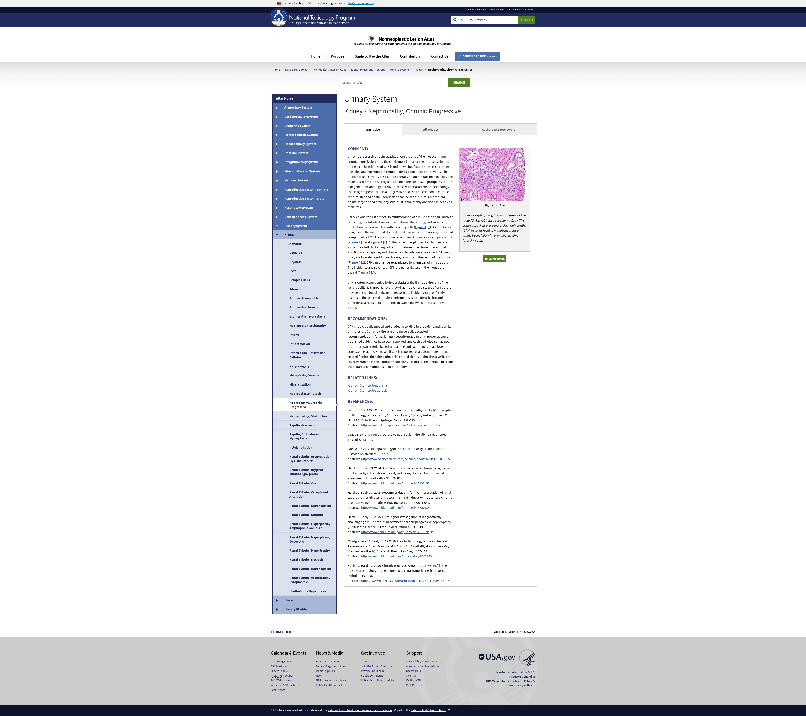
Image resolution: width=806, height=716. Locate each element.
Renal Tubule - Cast (303, 483)
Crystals (295, 262)
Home (315, 56)
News (319, 675)
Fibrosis (295, 289)
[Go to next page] (504, 205)
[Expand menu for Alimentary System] (277, 107)
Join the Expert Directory (376, 666)
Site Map (411, 675)
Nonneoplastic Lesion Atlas (406, 39)
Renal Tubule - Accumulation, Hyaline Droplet (310, 458)
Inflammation (299, 344)
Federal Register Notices (331, 666)
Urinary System (399, 69)
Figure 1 (420, 227)
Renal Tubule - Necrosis (306, 559)
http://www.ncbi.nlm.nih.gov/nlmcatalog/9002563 (396, 556)
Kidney (418, 69)
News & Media (496, 9)
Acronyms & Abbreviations (422, 666)
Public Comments (372, 675)
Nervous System (296, 180)
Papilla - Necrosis (302, 425)
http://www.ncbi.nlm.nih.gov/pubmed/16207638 (395, 507)
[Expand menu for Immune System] (277, 152)
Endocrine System (297, 125)
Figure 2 (354, 242)
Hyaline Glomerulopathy (307, 325)
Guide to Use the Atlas (372, 56)
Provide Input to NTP (374, 671)
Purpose (337, 56)
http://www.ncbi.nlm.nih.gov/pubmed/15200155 (395, 483)
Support (529, 9)
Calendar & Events (476, 9)
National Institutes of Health (428, 710)
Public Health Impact (329, 685)
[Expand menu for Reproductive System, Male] (277, 198)
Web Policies (414, 685)
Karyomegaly (299, 366)
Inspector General (520, 676)
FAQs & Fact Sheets (327, 661)
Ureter (289, 600)
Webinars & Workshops (285, 685)
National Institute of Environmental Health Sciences (360, 710)
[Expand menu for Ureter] (277, 600)
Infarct (294, 335)
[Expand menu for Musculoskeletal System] (277, 171)
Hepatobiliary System (300, 144)
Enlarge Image (495, 258)
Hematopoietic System (301, 134)
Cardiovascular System (301, 116)
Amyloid (295, 243)
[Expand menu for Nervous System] (277, 180)
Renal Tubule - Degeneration (310, 506)
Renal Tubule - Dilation (306, 515)
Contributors (410, 56)
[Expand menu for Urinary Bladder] (277, 609)
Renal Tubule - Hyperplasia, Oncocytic (309, 539)
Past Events (278, 690)
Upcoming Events (282, 661)
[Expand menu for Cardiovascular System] (277, 116)
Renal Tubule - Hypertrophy (309, 550)
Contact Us (440, 56)
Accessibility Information (421, 661)
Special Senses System (300, 217)
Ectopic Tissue (299, 280)
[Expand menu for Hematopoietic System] (277, 134)
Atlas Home (284, 98)
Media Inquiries (325, 671)
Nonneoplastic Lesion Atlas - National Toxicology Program (348, 69)
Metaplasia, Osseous (304, 375)
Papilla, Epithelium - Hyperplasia (304, 436)
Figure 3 (376, 242)
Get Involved (514, 9)
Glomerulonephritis (303, 298)
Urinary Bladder (296, 609)
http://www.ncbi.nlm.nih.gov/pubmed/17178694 (395, 532)
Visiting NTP (413, 680)
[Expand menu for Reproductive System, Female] (277, 189)
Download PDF (480, 56)
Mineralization (300, 384)
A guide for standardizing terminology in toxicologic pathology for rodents (403, 43)
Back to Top (285, 632)
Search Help (413, 671)
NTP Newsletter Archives (331, 680)
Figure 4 (354, 262)
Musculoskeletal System (302, 171)
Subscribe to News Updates (378, 680)
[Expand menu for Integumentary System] (277, 161)
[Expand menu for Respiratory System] (277, 207)
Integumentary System (301, 162)
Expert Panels (279, 671)
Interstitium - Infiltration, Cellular (308, 355)
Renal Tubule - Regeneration (310, 569)
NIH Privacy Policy (520, 685)
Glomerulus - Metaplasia (307, 316)
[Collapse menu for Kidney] (277, 234)
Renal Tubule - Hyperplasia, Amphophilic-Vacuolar (309, 526)
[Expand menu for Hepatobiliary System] (277, 143)
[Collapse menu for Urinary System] (277, 225)
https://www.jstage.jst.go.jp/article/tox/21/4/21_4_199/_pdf (403, 580)
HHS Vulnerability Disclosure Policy (509, 681)
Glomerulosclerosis (303, 307)
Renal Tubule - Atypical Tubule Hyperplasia (306, 472)
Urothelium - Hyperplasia (308, 591)
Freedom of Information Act (514, 672)
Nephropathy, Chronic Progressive (305, 404)
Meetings (279, 666)
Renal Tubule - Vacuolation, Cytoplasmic (309, 580)
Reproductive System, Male (304, 198)
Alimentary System (298, 107)
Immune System (296, 153)
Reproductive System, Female (306, 189)
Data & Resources (296, 69)
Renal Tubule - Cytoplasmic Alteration (309, 494)
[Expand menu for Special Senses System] (277, 216)
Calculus (295, 252)
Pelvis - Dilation (300, 447)
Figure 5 (364, 272)
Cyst (292, 271)
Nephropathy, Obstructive (308, 416)
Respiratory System (298, 207)
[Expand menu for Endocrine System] (277, 125)
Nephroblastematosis (305, 393)
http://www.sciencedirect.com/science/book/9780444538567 (404, 459)
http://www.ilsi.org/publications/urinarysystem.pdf (397, 425)
